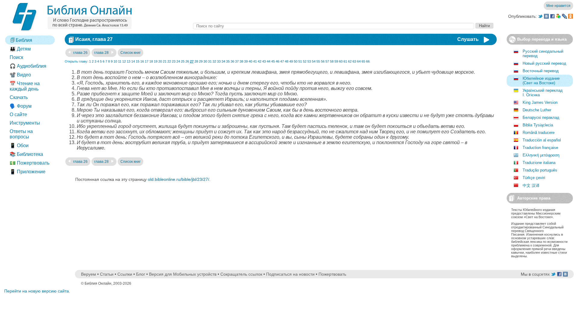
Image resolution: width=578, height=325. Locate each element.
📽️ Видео (20, 74)
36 (232, 61)
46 (277, 61)
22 (169, 61)
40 (250, 61)
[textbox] (333, 26)
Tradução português (540, 170)
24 (178, 61)
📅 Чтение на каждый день (25, 86)
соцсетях (541, 274)
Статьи (106, 274)
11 (119, 61)
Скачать (19, 97)
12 (124, 61)
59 (336, 61)
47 (282, 61)
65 (363, 61)
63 (354, 61)
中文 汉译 (531, 185)
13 (128, 61)
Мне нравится (558, 6)
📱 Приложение (27, 171)
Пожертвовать (332, 274)
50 (295, 61)
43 (264, 61)
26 (187, 61)
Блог (140, 274)
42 (259, 61)
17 (146, 61)
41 (255, 61)
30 (205, 61)
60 (341, 61)
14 (133, 61)
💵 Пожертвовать (29, 163)
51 (300, 61)
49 (291, 61)
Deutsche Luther (537, 110)
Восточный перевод (541, 71)
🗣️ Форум (21, 106)
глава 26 (80, 53)
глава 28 (102, 53)
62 (350, 61)
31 (210, 61)
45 (273, 61)
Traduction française (540, 147)
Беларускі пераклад (541, 117)
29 (201, 61)
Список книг (130, 53)
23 (174, 61)
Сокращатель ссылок (241, 274)
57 (327, 61)
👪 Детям (20, 48)
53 (309, 61)
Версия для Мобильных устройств (182, 274)
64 (359, 61)
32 (214, 61)
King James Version (540, 102)
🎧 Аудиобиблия (28, 66)
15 (137, 61)
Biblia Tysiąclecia (538, 125)
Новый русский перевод (544, 63)
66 (368, 61)
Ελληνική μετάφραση (541, 155)
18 (151, 61)
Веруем (88, 274)
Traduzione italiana (539, 162)
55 (318, 61)
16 (142, 61)
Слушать (468, 39)
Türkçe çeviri (534, 177)
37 (237, 61)
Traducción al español (542, 140)
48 (286, 61)
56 (323, 61)
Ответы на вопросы (21, 134)
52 (304, 61)
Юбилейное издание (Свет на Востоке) (541, 80)
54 (313, 61)
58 (332, 61)
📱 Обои (19, 145)
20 (160, 61)
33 (219, 61)
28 (196, 61)
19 (155, 61)
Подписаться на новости (290, 274)
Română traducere (539, 132)
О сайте (18, 114)
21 (164, 61)
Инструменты (25, 122)
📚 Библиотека (26, 154)
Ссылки (124, 274)
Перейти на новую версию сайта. (37, 291)
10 (115, 61)
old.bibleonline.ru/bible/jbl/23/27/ (178, 179)
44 (268, 61)
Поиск (16, 57)
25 (183, 61)
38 (241, 61)
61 (345, 61)
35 (228, 61)
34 (223, 61)
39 (246, 61)
